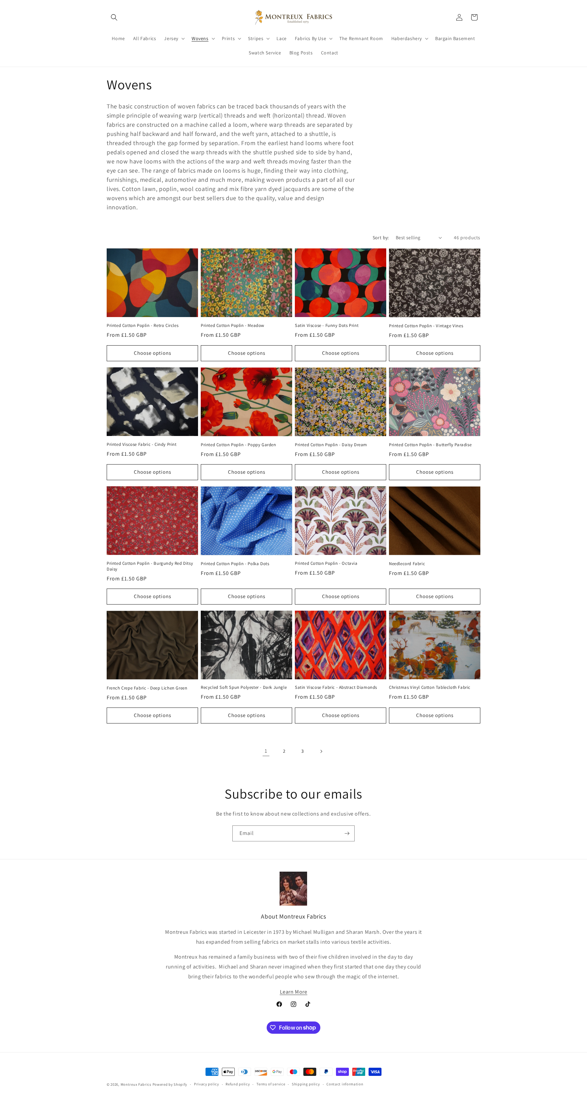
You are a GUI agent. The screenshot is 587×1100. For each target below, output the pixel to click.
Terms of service (270, 1084)
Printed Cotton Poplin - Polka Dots (235, 563)
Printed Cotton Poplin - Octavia (326, 563)
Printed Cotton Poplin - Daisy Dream (331, 445)
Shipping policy (306, 1084)
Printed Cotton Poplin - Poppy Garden (238, 445)
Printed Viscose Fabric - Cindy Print (142, 444)
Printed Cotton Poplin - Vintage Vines (426, 326)
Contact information (344, 1084)
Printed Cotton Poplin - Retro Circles (142, 325)
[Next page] (321, 751)
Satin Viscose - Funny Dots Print (326, 325)
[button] (114, 17)
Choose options (152, 353)
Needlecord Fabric (407, 563)
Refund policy (238, 1084)
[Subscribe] (346, 833)
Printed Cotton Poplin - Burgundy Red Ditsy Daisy (150, 566)
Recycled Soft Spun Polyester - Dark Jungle (244, 687)
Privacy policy (206, 1084)
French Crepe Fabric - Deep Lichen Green (147, 688)
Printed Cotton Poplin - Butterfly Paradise (430, 445)
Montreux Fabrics (136, 1084)
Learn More (293, 991)
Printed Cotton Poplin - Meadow (232, 325)
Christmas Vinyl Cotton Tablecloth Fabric (429, 687)
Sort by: (381, 237)
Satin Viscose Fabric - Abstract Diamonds (336, 687)
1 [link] (266, 750)
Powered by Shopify (170, 1084)
